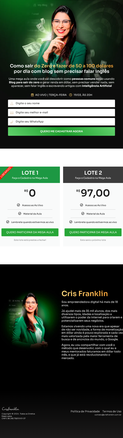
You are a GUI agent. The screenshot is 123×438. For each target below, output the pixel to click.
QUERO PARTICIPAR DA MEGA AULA (30, 232)
